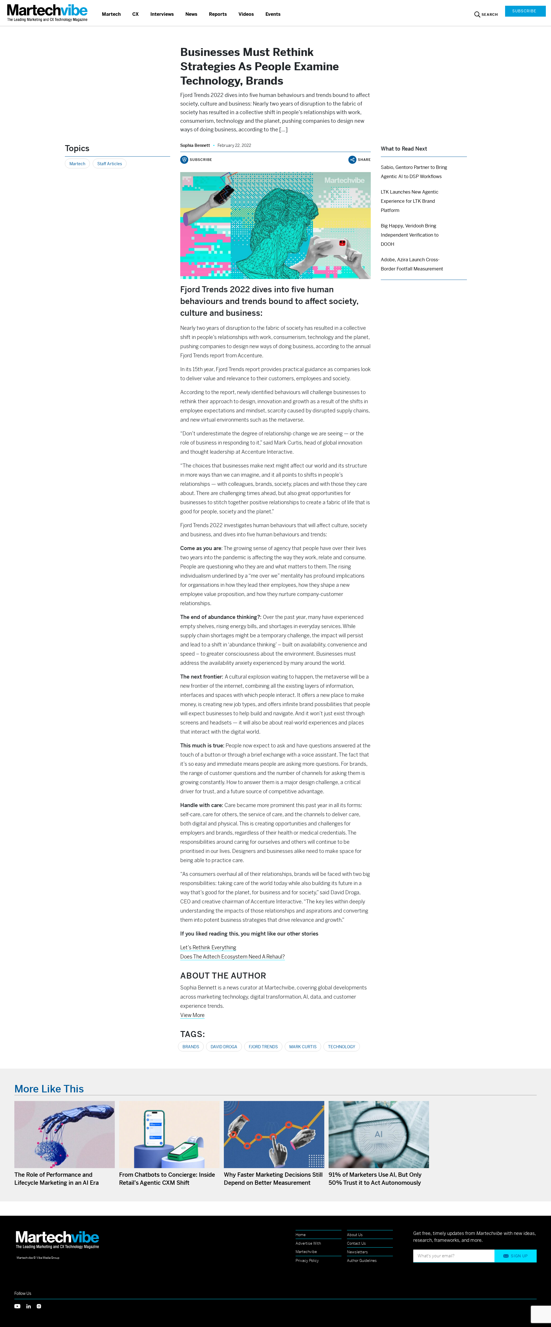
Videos (246, 14)
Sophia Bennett (195, 145)
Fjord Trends (263, 1046)
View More (192, 1015)
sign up (519, 1256)
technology (341, 1046)
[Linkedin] (31, 1306)
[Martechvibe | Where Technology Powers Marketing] (48, 13)
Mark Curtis (303, 1046)
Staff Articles (109, 163)
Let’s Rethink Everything (208, 947)
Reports (218, 14)
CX (135, 14)
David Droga (224, 1046)
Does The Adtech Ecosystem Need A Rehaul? (232, 956)
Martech (111, 14)
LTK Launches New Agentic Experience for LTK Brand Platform (410, 201)
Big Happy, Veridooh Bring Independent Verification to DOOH (410, 235)
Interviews (162, 14)
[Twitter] (20, 1306)
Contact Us (356, 1243)
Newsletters (357, 1252)
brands (191, 1046)
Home (301, 1234)
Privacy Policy (307, 1260)
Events (273, 14)
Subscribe (524, 11)
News (191, 14)
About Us (355, 1234)
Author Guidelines (362, 1260)
